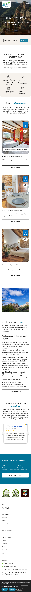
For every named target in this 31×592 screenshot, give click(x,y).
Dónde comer (5, 546)
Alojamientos (5, 523)
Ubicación (4, 550)
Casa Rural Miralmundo (8, 527)
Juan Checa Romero (16, 426)
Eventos (4, 540)
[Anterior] (3, 433)
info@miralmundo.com (9, 566)
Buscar (23, 40)
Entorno (4, 520)
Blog (3, 553)
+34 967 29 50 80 (8, 563)
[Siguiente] (28, 433)
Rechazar (12, 589)
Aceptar (4, 589)
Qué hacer (4, 543)
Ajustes (19, 589)
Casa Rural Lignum (7, 530)
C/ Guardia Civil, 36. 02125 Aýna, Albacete (15, 569)
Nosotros (4, 517)
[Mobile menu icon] (27, 4)
